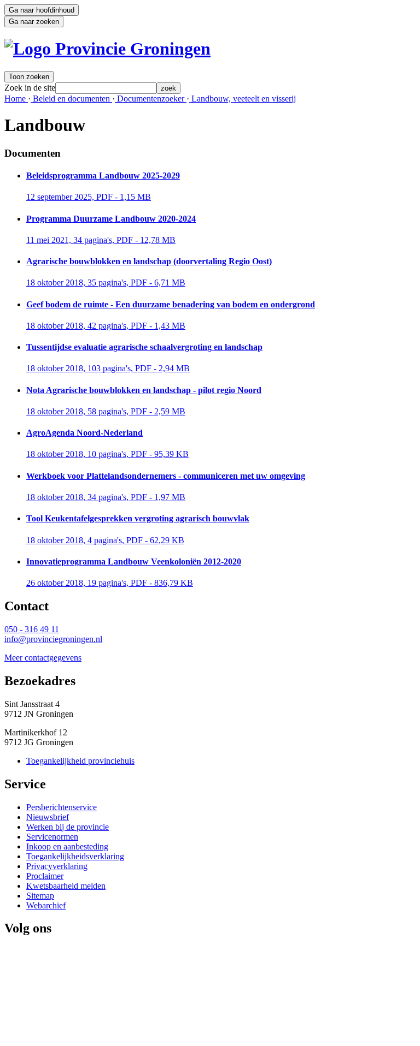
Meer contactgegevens (42, 657)
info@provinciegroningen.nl (53, 639)
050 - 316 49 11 (31, 629)
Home (16, 98)
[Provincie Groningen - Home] (107, 48)
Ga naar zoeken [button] (34, 21)
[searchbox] (105, 88)
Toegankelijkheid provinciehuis (80, 760)
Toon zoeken (29, 77)
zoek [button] (168, 88)
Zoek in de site (29, 87)
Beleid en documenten (71, 98)
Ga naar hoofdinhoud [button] (41, 10)
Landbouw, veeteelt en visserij (242, 98)
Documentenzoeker (150, 98)
